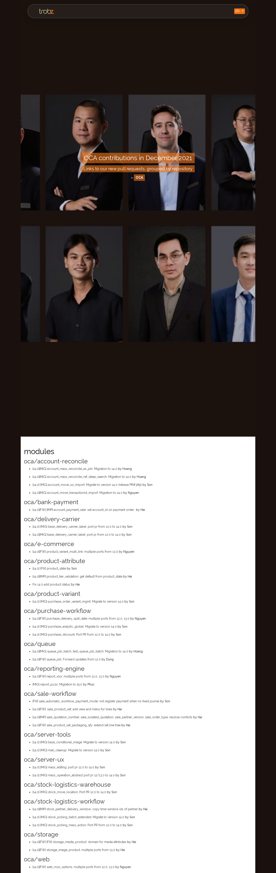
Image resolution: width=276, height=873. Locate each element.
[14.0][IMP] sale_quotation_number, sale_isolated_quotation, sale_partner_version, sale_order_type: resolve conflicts (113, 717)
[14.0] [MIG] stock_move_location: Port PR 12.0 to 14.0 (70, 792)
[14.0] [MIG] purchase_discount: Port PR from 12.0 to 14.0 (72, 634)
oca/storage (41, 834)
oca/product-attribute (54, 561)
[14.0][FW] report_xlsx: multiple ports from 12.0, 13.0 (69, 676)
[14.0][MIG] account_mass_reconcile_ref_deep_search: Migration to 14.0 (82, 476)
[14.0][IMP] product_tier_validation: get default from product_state (78, 576)
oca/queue (40, 643)
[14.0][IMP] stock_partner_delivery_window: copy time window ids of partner (86, 809)
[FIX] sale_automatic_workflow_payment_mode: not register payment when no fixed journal (96, 701)
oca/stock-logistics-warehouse (67, 784)
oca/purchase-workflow (57, 610)
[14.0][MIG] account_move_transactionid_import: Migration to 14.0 (78, 492)
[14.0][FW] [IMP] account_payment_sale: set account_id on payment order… (84, 509)
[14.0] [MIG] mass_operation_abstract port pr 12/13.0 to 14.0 (74, 775)
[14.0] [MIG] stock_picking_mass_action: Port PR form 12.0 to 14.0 (78, 825)
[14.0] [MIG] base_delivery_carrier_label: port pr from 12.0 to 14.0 (77, 526)
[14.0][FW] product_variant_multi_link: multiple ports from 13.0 (76, 551)
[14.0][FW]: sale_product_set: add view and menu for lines (73, 709)
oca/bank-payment (51, 502)
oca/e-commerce (49, 544)
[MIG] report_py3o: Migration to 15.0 (58, 684)
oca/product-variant (52, 593)
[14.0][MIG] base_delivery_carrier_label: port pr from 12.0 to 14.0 (77, 534)
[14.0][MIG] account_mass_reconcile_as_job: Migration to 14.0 (75, 468)
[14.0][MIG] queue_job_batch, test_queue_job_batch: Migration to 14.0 (81, 651)
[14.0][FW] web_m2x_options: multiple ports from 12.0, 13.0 (74, 867)
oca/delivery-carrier (52, 519)
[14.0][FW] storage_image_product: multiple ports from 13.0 (74, 850)
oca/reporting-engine (54, 668)
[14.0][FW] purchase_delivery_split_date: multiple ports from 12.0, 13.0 (81, 618)
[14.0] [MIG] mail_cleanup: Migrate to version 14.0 (66, 750)
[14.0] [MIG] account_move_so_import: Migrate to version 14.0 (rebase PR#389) (88, 484)
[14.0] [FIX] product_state (50, 568)
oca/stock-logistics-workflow (64, 801)
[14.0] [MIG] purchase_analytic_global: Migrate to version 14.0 (75, 626)
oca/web (37, 859)
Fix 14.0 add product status (52, 584)
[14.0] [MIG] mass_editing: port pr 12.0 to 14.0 (64, 767)
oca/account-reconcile (56, 461)
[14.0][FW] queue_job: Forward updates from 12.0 (67, 659)
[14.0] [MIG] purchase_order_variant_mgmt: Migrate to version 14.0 (78, 601)
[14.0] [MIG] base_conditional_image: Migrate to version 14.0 (74, 742)
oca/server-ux (44, 759)
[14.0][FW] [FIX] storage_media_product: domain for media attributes (80, 842)
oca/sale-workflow (50, 693)
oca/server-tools (47, 734)
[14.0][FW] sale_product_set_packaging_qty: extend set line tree (77, 725)
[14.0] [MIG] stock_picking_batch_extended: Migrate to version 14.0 (79, 817)
